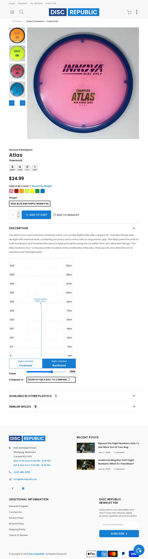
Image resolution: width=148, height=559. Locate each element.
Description (18, 228)
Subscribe (118, 533)
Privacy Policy (16, 517)
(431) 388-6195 (22, 472)
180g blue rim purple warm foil (29, 203)
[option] (17, 35)
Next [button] (22, 103)
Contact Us (15, 512)
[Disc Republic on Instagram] (23, 488)
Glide (20, 168)
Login (12, 3)
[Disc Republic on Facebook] (12, 488)
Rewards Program (18, 506)
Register (22, 3)
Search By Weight (42, 186)
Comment (119, 452)
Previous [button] (11, 103)
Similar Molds (22, 407)
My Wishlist (36, 3)
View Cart (51, 3)
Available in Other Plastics (32, 396)
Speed (12, 168)
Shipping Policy (17, 529)
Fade (35, 168)
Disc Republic (37, 553)
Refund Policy (16, 523)
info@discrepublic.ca (25, 479)
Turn (27, 168)
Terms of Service (18, 535)
